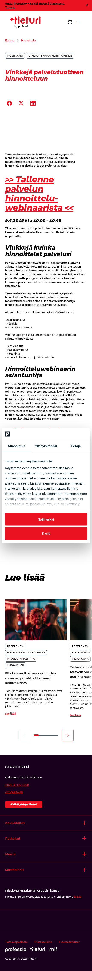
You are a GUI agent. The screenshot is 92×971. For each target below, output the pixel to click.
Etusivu (9, 40)
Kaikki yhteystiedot (23, 804)
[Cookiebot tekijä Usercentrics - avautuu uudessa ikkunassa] (68, 434)
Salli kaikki (46, 519)
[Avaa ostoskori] (69, 21)
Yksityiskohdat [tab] (46, 446)
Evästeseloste (43, 942)
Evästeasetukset (69, 942)
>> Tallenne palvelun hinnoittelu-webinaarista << (39, 193)
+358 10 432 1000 (17, 784)
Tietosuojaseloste (16, 942)
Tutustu (10, 7)
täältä (77, 896)
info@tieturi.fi (14, 792)
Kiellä (46, 533)
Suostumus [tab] (16, 446)
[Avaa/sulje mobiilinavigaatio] (78, 21)
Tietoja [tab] (75, 446)
